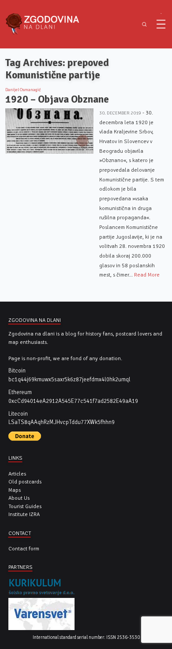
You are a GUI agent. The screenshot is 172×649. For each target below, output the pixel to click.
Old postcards (24, 481)
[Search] (144, 24)
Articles (17, 473)
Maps (14, 490)
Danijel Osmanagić (23, 89)
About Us (19, 498)
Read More (147, 274)
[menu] (161, 24)
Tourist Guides (24, 506)
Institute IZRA (24, 514)
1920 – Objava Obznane (57, 99)
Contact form (23, 548)
